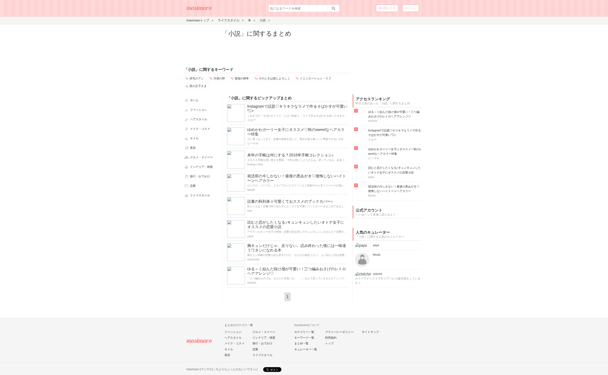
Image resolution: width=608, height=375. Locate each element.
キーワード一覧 (304, 337)
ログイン (410, 8)
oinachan (253, 259)
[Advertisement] (388, 59)
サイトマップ (370, 332)
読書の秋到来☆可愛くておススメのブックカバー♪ (290, 201)
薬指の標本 (242, 78)
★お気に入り (387, 8)
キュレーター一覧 (305, 349)
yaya (250, 236)
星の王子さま (198, 86)
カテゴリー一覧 (304, 332)
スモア (251, 120)
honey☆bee (255, 164)
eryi (249, 210)
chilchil (251, 282)
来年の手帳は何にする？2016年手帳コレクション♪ (290, 155)
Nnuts (251, 190)
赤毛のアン (197, 78)
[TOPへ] (199, 9)
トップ (329, 343)
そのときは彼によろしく (274, 78)
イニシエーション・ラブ (315, 78)
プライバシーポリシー (339, 332)
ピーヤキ (253, 143)
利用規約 (331, 337)
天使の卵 (219, 78)
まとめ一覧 (301, 343)
